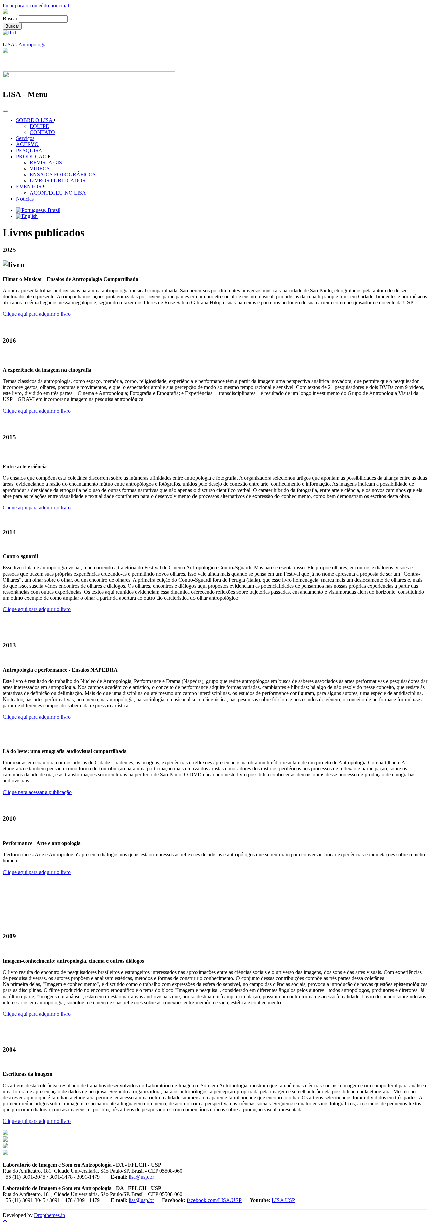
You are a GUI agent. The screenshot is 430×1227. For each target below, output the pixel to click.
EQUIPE (39, 126)
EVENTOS (29, 186)
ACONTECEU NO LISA (58, 193)
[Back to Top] (215, 1221)
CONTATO (42, 132)
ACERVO (27, 144)
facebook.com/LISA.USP (214, 1200)
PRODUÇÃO (32, 156)
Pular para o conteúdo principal (36, 5)
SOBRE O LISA (35, 120)
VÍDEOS (40, 168)
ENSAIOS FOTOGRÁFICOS (63, 174)
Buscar (10, 19)
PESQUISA (29, 150)
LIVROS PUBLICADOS (57, 180)
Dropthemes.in (49, 1215)
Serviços (25, 138)
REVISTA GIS (46, 162)
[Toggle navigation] (5, 111)
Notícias (25, 199)
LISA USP (283, 1200)
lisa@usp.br (141, 1177)
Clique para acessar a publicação (37, 792)
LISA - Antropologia (25, 44)
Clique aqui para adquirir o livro (37, 314)
